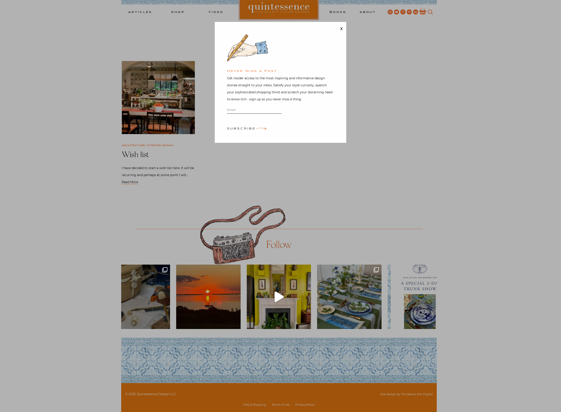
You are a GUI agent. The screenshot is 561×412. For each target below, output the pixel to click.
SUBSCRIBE (241, 129)
